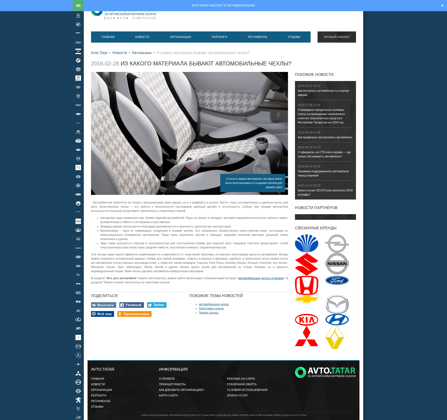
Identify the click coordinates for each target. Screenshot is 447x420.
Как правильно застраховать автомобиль (325, 137)
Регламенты (257, 37)
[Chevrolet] (78, 113)
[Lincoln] (78, 337)
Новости (142, 37)
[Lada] (78, 301)
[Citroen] (78, 131)
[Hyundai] (78, 257)
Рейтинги (219, 37)
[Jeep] (78, 283)
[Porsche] (78, 408)
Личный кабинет (337, 37)
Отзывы (294, 37)
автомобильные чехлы (214, 304)
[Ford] (78, 194)
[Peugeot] (78, 400)
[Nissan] (78, 382)
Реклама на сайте (241, 378)
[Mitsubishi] (78, 373)
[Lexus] (78, 319)
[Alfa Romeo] (78, 24)
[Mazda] (78, 346)
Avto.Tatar (99, 53)
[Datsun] (78, 149)
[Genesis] (78, 212)
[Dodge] (78, 158)
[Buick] (78, 78)
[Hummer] (78, 248)
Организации (180, 37)
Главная (108, 37)
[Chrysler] (78, 123)
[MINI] (78, 364)
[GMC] (78, 221)
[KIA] (78, 292)
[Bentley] (78, 51)
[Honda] (78, 239)
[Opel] (78, 390)
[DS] (78, 167)
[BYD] (78, 87)
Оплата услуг (237, 395)
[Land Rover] (78, 310)
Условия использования (247, 390)
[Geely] (78, 203)
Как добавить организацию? (181, 390)
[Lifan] (78, 328)
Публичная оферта (242, 384)
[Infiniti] (78, 265)
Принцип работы (172, 384)
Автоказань (142, 53)
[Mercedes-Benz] (78, 355)
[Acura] (78, 15)
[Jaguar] (78, 274)
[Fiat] (78, 185)
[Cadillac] (78, 96)
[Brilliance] (78, 69)
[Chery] (78, 105)
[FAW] (78, 176)
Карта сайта (168, 395)
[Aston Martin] (78, 33)
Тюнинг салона (208, 312)
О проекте (167, 378)
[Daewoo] (78, 140)
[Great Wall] (78, 230)
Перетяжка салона (211, 308)
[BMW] (78, 60)
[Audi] (78, 42)
